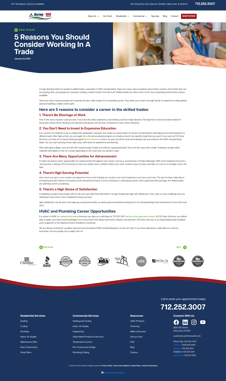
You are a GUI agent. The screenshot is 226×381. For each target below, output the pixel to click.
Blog (165, 16)
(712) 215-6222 (190, 356)
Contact (174, 16)
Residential (121, 16)
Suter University (92, 140)
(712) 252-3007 (190, 342)
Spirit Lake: (178, 356)
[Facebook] (176, 322)
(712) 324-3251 (189, 352)
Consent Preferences (149, 366)
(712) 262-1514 (187, 349)
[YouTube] (202, 322)
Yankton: (177, 345)
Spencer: (177, 349)
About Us (92, 16)
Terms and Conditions (121, 366)
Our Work (107, 16)
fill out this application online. (141, 217)
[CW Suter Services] (40, 16)
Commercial (138, 16)
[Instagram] (194, 322)
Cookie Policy (136, 366)
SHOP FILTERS (188, 16)
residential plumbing (69, 217)
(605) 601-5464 (188, 345)
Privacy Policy (106, 366)
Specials (155, 16)
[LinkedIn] (185, 322)
